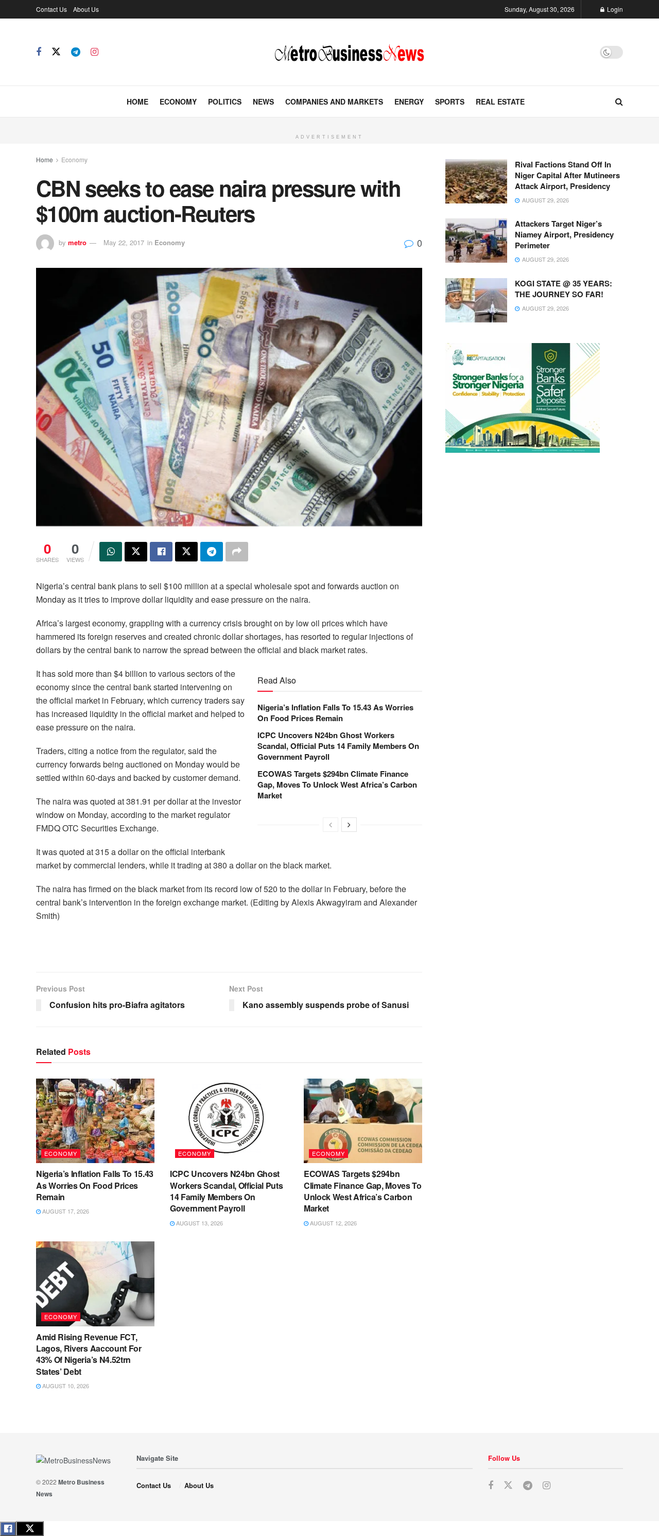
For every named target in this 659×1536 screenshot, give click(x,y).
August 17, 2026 (65, 1211)
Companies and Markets (334, 101)
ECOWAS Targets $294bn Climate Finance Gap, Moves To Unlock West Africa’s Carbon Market (337, 784)
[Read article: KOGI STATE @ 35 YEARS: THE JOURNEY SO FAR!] (476, 300)
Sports (449, 101)
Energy (409, 101)
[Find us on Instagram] (94, 52)
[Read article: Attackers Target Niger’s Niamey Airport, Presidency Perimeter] (476, 240)
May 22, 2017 (123, 242)
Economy (178, 101)
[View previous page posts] (330, 824)
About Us (86, 9)
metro (77, 242)
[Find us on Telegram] (75, 52)
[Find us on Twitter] (56, 52)
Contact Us (51, 9)
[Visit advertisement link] (329, 123)
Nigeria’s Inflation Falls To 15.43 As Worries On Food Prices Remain (335, 713)
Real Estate (500, 101)
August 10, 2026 (65, 1385)
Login (614, 9)
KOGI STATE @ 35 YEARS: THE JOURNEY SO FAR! (563, 289)
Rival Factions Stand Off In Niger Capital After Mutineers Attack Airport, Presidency (567, 175)
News (263, 101)
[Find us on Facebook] (38, 52)
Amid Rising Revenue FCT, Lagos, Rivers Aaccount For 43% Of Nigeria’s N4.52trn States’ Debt (89, 1354)
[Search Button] (619, 101)
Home (137, 101)
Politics (224, 101)
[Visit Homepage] (349, 52)
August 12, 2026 (332, 1223)
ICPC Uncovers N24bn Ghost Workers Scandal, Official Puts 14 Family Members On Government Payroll (338, 745)
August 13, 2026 (199, 1223)
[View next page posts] (349, 824)
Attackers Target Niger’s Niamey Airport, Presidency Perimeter (564, 234)
